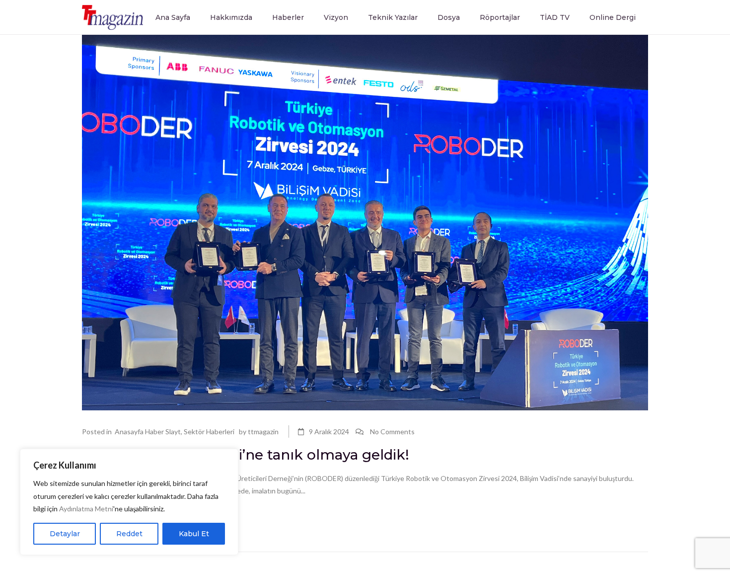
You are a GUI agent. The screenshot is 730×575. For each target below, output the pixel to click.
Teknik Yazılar (393, 17)
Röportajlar (500, 17)
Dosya (449, 17)
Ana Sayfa (172, 17)
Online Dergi (612, 17)
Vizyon (336, 17)
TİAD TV (555, 17)
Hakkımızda (231, 17)
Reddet (129, 533)
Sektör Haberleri (209, 431)
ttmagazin (263, 431)
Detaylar (65, 533)
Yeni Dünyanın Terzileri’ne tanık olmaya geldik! (245, 454)
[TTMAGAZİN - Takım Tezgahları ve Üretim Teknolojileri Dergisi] (112, 16)
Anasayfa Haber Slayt (148, 431)
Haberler (288, 17)
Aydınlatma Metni (86, 508)
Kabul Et (194, 533)
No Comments (392, 431)
